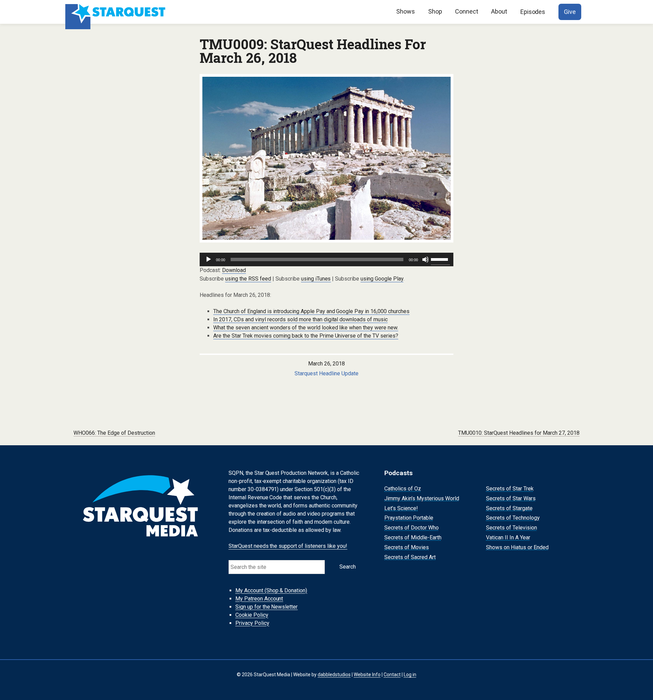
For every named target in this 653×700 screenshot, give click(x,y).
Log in (410, 674)
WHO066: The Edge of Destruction (114, 433)
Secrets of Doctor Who (411, 527)
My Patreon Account (259, 598)
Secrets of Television (511, 527)
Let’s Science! (401, 508)
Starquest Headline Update (326, 373)
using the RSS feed (248, 278)
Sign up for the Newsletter (266, 607)
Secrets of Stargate (509, 508)
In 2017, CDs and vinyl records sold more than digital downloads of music (300, 319)
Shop (435, 11)
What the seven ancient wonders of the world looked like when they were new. (305, 327)
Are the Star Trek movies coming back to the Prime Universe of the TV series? (305, 336)
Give (570, 11)
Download (234, 270)
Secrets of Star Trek (510, 488)
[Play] (208, 259)
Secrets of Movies (406, 547)
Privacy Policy (252, 623)
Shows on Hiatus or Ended (517, 547)
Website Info (367, 674)
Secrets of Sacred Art (410, 557)
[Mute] (425, 259)
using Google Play (382, 278)
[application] (326, 259)
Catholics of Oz (402, 488)
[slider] (440, 259)
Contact (392, 674)
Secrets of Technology (513, 518)
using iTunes (316, 278)
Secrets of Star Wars (511, 498)
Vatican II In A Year (508, 537)
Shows (405, 11)
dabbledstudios (334, 674)
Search (347, 566)
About (499, 11)
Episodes (533, 11)
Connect (466, 11)
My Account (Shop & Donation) (271, 590)
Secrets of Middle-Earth (412, 537)
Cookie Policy (251, 615)
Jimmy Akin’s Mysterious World (421, 498)
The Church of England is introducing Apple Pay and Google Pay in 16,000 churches (311, 311)
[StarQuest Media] (116, 12)
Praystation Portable (408, 518)
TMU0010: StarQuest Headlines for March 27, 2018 (519, 433)
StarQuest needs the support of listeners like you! (288, 546)
